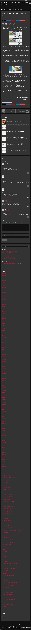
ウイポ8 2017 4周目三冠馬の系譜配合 (18, 9)
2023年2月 (4, 301)
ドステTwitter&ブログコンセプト (6, 551)
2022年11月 (4, 306)
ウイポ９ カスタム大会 (6, 515)
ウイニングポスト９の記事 (6, 475)
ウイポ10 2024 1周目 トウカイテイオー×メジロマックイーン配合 (12, 535)
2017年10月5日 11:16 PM (7, 177)
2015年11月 (4, 433)
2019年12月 (4, 354)
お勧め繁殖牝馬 (5, 573)
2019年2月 (4, 371)
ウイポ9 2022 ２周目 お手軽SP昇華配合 (8, 513)
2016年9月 (4, 416)
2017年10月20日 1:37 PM (7, 201)
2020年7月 (4, 342)
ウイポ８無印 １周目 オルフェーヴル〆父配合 (10, 563)
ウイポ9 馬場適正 (6, 480)
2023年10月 (4, 290)
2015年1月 (4, 449)
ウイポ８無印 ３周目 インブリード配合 (9, 568)
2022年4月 (4, 316)
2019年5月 (4, 366)
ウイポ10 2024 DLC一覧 (6, 537)
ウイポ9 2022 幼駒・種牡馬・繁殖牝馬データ (9, 506)
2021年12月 (4, 323)
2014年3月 (4, 466)
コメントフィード (4, 617)
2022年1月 (4, 321)
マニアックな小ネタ (6, 570)
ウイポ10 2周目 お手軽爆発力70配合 (8, 527)
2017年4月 (4, 404)
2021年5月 (4, 330)
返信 (27, 197)
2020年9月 (4, 340)
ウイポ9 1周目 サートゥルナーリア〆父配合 (9, 477)
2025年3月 (4, 278)
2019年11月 (4, 356)
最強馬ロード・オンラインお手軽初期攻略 (7, 252)
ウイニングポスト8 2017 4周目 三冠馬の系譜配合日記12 (15, 125)
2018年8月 (4, 378)
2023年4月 (4, 297)
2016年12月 (4, 411)
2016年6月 (4, 421)
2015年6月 (4, 440)
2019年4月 (4, 368)
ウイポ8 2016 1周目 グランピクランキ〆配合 (10, 582)
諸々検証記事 (5, 580)
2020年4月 (4, 347)
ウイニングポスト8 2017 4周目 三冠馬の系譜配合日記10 (15, 131)
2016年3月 (4, 426)
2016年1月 (4, 430)
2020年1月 (4, 352)
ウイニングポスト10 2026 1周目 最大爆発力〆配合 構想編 (9, 251)
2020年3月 (4, 349)
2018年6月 (4, 380)
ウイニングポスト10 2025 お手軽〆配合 (8, 542)
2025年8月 (4, 275)
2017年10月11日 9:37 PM (7, 190)
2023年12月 (4, 287)
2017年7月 (4, 399)
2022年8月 (4, 309)
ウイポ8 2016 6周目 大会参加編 (8, 592)
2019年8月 (4, 361)
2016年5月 (4, 423)
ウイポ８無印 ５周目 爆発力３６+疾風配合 (9, 575)
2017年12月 (4, 390)
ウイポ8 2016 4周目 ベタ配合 (8, 589)
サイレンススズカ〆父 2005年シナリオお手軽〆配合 (8, 257)
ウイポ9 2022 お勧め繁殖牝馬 (7, 508)
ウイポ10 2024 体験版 (6, 532)
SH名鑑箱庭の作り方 (6, 606)
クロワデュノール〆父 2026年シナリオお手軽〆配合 (8, 258)
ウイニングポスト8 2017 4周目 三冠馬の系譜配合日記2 (15, 137)
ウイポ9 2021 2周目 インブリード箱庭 (8, 501)
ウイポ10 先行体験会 (6, 518)
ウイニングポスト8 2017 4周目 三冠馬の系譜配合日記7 (15, 143)
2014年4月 (4, 464)
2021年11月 (4, 325)
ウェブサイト (3, 235)
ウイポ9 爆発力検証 (6, 482)
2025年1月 (4, 280)
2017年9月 (4, 395)
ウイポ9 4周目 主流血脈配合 (7, 487)
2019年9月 (4, 359)
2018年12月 (4, 375)
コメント (3, 223)
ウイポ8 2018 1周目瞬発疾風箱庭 (8, 604)
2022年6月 (4, 313)
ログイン (3, 615)
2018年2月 (4, 387)
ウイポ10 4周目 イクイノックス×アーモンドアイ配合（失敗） (11, 530)
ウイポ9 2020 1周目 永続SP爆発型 (8, 489)
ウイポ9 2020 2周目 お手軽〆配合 (8, 494)
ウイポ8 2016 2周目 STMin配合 (8, 585)
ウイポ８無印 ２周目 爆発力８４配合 (8, 566)
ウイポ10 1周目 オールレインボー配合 (8, 523)
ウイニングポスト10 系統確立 (7, 544)
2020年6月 (4, 344)
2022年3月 (4, 318)
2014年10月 (4, 454)
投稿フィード (3, 616)
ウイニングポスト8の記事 (8, 9)
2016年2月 (4, 428)
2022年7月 (4, 311)
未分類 (3, 549)
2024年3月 (4, 285)
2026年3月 (4, 273)
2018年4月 (4, 383)
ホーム (3, 9)
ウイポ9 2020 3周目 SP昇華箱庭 (8, 496)
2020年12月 (4, 335)
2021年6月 (4, 328)
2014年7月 (4, 459)
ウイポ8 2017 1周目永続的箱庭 (8, 594)
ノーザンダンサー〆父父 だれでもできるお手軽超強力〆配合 (10, 253)
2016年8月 (4, 418)
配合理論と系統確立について (6, 554)
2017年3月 (4, 406)
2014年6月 (4, 461)
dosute (28, 99)
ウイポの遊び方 (4, 556)
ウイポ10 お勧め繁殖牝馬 (7, 520)
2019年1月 (4, 373)
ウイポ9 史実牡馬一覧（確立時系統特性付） (9, 492)
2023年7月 (4, 292)
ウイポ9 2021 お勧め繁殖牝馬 (7, 499)
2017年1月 (4, 409)
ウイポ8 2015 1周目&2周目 (7, 578)
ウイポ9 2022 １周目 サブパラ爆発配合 (8, 511)
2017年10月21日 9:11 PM (7, 210)
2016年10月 (4, 414)
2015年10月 (4, 435)
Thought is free (19, 624)
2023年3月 (4, 299)
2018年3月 (4, 385)
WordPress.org (4, 618)
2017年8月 (4, 397)
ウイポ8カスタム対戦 (6, 601)
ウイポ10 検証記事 (6, 525)
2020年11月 (4, 337)
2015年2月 (4, 447)
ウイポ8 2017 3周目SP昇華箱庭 (8, 597)
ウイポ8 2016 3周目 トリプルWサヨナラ (9, 587)
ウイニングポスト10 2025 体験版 (7, 539)
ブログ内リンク (4, 558)
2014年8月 (4, 457)
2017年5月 (4, 402)
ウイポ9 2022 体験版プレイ (7, 504)
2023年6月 (4, 294)
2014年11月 (4, 452)
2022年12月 (4, 304)
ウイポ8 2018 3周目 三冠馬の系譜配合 (8, 609)
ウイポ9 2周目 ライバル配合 (7, 484)
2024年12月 (4, 282)
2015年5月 (4, 442)
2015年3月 (4, 445)
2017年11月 (4, 392)
